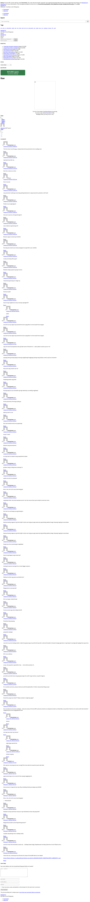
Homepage (6, 9)
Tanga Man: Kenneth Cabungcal (11, 46)
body (15, 28)
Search (15, 39)
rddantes (3, 128)
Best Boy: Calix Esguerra (9, 52)
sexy (42, 28)
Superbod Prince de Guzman (10, 55)
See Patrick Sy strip (8, 49)
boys (18, 28)
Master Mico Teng (7, 53)
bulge (23, 28)
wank (55, 28)
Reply (4, 151)
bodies (13, 28)
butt (25, 28)
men (34, 28)
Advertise (5, 11)
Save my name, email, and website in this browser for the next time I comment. (21, 887)
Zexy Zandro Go (7, 50)
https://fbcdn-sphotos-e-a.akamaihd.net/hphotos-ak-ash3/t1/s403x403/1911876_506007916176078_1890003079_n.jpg (32, 858)
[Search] (87, 21)
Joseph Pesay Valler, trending (10, 47)
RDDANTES (3, 5)
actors (3, 28)
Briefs (20, 28)
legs (27, 28)
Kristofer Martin (48, 111)
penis (40, 28)
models (37, 28)
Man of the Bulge (7, 56)
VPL (52, 28)
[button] (2, 33)
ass (5, 28)
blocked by (13, 73)
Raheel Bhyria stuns (8, 57)
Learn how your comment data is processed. (29, 892)
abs (1, 28)
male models (30, 28)
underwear (46, 28)
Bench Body (9, 28)
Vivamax (49, 28)
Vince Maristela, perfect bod (10, 59)
